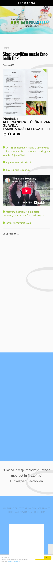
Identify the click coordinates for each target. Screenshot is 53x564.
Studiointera (38, 511)
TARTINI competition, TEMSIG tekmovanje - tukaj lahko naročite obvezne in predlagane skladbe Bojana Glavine (26, 151)
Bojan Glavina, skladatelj (18, 162)
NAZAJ (6, 47)
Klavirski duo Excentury (17, 169)
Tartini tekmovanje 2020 (18, 222)
